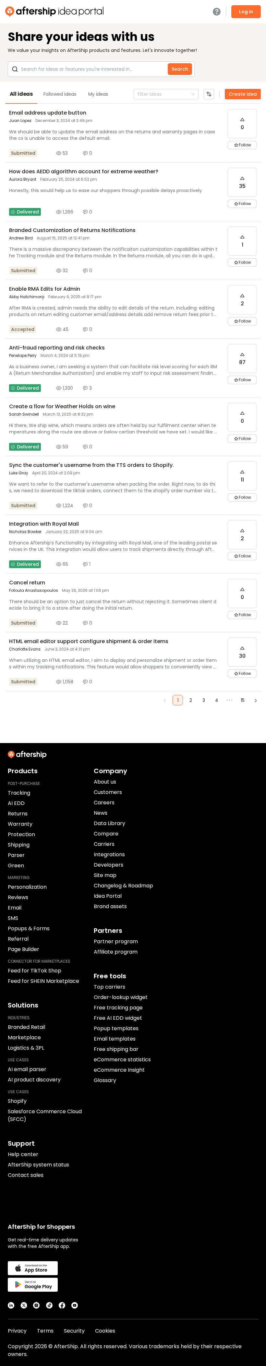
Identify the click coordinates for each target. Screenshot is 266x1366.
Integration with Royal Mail (44, 524)
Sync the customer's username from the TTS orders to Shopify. (91, 465)
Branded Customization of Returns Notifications (72, 230)
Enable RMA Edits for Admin (44, 289)
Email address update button (47, 112)
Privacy (17, 1331)
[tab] (21, 94)
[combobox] (138, 94)
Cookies (105, 1331)
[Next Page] (255, 700)
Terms (45, 1331)
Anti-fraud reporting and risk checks (57, 347)
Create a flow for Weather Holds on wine (62, 406)
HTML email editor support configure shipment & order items (88, 641)
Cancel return (27, 582)
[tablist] (133, 94)
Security (74, 1331)
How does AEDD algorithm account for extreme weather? (83, 171)
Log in (246, 11)
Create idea (243, 94)
